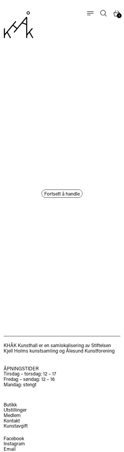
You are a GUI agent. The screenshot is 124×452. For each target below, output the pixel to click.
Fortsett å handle (62, 193)
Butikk (10, 404)
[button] (103, 13)
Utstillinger (15, 409)
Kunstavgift (16, 425)
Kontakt (12, 420)
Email (10, 449)
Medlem (12, 415)
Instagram (14, 443)
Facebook (14, 438)
